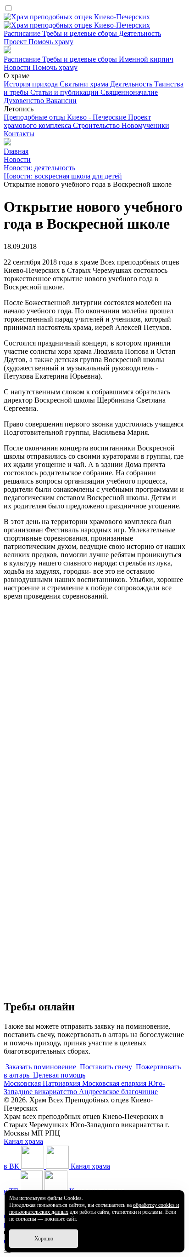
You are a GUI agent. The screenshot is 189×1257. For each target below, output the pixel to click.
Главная (16, 151)
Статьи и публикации (65, 92)
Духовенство (25, 100)
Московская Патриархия (43, 1083)
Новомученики (145, 125)
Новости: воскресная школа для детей (63, 176)
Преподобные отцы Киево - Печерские (66, 117)
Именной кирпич (146, 59)
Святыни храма (85, 84)
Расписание (23, 33)
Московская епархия (115, 1083)
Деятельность (140, 33)
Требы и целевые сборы (80, 33)
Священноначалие (129, 92)
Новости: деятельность (39, 168)
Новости (18, 67)
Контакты (19, 134)
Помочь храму (50, 42)
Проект (16, 42)
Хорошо (43, 1238)
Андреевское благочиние (118, 1092)
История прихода (32, 84)
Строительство (97, 125)
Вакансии (61, 100)
